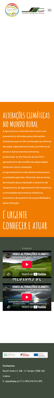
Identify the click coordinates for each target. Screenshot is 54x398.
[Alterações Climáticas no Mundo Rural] (25, 9)
